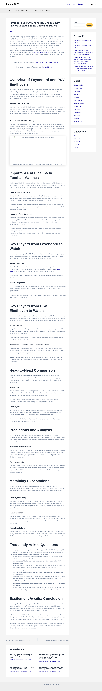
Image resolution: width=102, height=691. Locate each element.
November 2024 (79, 100)
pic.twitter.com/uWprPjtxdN (48, 62)
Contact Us (81, 4)
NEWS (48, 10)
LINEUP (16, 10)
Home (9, 10)
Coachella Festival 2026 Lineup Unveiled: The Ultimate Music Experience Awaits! (83, 52)
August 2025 (78, 88)
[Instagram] (88, 4)
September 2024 (79, 103)
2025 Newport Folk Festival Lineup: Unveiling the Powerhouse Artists (51, 668)
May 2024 (77, 115)
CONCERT (24, 10)
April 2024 (77, 118)
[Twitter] (95, 4)
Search (75, 22)
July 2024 (77, 109)
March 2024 (78, 121)
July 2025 (77, 91)
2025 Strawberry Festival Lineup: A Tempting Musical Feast (22, 668)
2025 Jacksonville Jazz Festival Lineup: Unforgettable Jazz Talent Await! (21, 656)
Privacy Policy (71, 4)
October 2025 (78, 85)
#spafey (36, 62)
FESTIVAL (34, 10)
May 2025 (77, 94)
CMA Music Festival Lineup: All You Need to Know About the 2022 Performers (83, 68)
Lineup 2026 (12, 4)
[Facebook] (92, 4)
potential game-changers (42, 52)
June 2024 (77, 112)
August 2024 (78, 106)
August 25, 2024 (47, 67)
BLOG (41, 10)
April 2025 (77, 97)
